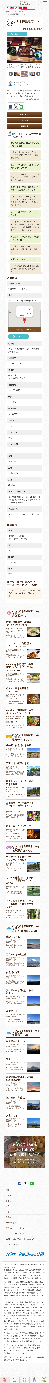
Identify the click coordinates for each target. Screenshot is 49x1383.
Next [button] (38, 73)
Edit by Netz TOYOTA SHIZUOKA (20, 1239)
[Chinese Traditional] (25, 8)
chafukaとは (11, 1223)
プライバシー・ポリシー (16, 1228)
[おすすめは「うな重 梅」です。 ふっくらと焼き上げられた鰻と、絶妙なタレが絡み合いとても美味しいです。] (24, 50)
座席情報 (24, 126)
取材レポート (24, 115)
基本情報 (24, 120)
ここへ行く (18, 34)
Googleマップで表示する (24, 330)
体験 (7, 1212)
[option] (24, 52)
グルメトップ (10, 11)
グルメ (8, 1195)
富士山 (8, 1201)
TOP (8, 1190)
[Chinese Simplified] (20, 8)
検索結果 (20, 11)
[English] (12, 8)
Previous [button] (10, 73)
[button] (24, 320)
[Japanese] (8, 8)
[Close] (30, 309)
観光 (7, 1206)
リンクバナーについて (15, 1233)
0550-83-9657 (34, 29)
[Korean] (16, 8)
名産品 (8, 1217)
